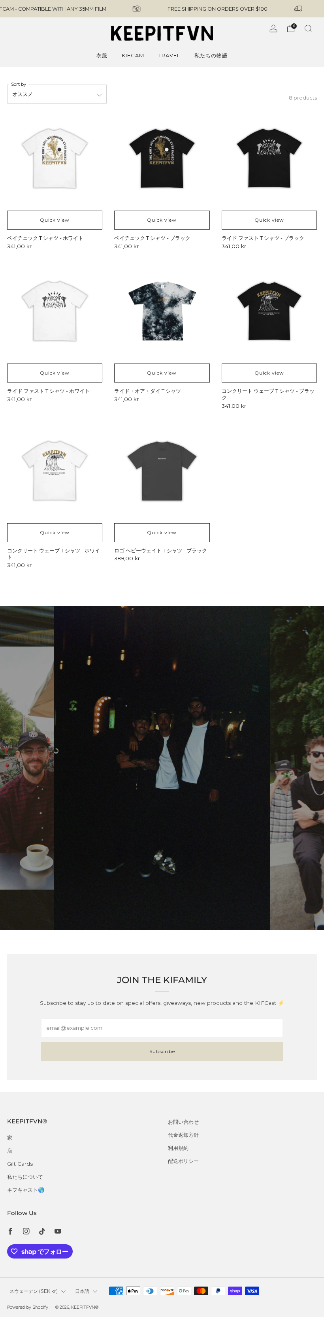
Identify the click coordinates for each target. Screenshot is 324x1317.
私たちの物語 (211, 55)
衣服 (101, 55)
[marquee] (162, 8)
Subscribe (162, 1051)
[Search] (308, 28)
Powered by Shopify (27, 1307)
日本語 (82, 1291)
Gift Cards (20, 1164)
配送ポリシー (183, 1161)
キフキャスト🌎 (26, 1190)
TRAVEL (169, 55)
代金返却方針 (183, 1135)
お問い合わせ (183, 1122)
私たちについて (25, 1177)
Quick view (55, 220)
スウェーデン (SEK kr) (33, 1291)
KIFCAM (133, 55)
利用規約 (178, 1148)
